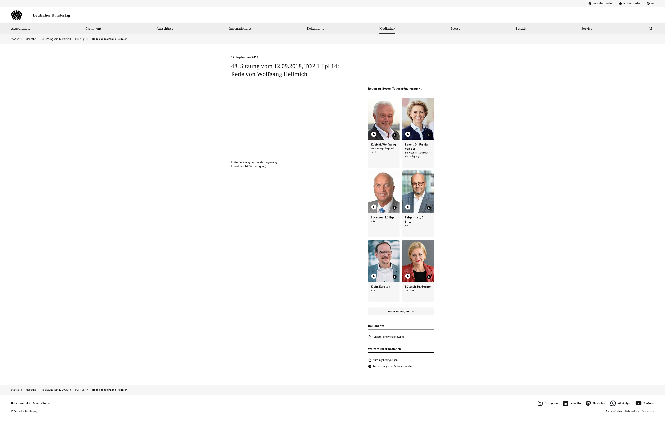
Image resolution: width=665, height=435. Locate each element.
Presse (455, 28)
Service (586, 28)
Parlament (93, 28)
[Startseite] (40, 15)
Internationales (240, 28)
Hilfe (14, 403)
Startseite (16, 39)
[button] (649, 3)
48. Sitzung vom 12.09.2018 (56, 39)
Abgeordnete (20, 28)
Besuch (521, 28)
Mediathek (387, 28)
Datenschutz (632, 411)
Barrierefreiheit (614, 411)
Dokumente (315, 28)
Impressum (648, 411)
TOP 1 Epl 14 (81, 39)
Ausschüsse (165, 28)
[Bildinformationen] (395, 135)
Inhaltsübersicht (43, 403)
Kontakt (25, 403)
